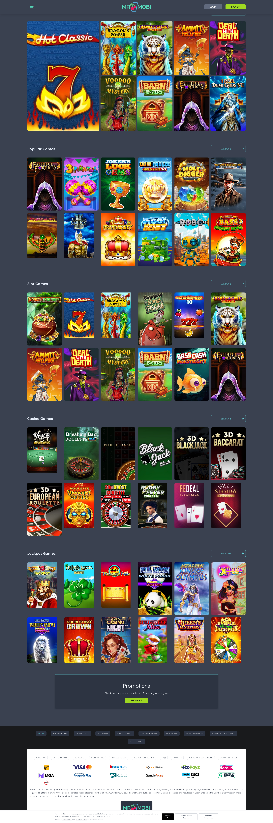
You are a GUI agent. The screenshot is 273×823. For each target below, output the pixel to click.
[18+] (46, 783)
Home (41, 733)
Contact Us (97, 757)
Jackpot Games (149, 733)
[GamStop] (190, 775)
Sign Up (235, 6)
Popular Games (194, 733)
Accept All (167, 816)
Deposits (79, 757)
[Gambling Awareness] (154, 775)
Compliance (82, 733)
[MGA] (46, 775)
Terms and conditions (201, 757)
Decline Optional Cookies (186, 816)
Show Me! (136, 700)
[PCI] (118, 775)
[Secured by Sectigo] (226, 775)
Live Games (171, 733)
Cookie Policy (67, 819)
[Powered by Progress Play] (82, 775)
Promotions (60, 733)
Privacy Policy (118, 757)
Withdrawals (60, 757)
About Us (41, 757)
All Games (103, 733)
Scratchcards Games (223, 733)
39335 (48, 796)
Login (213, 6)
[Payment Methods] (46, 767)
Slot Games (136, 741)
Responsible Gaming (144, 757)
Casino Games (124, 733)
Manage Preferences (208, 816)
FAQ (164, 757)
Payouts (177, 757)
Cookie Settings (228, 757)
